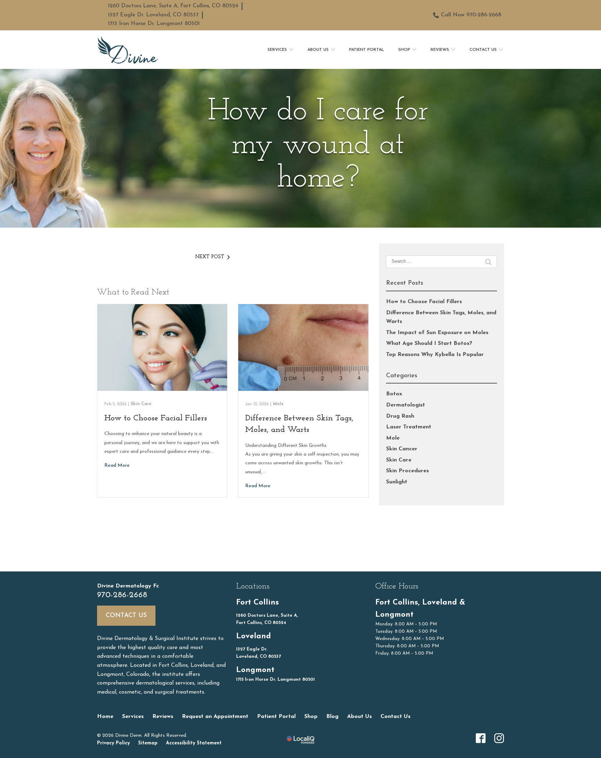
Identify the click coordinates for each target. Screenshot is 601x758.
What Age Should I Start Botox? (429, 343)
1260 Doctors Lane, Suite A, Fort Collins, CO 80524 (173, 6)
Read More (117, 465)
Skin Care (141, 404)
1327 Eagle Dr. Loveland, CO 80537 (153, 15)
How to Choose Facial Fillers (155, 418)
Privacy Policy (113, 743)
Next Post (209, 257)
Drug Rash (400, 416)
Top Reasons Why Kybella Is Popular (435, 354)
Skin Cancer (401, 449)
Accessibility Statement (194, 743)
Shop (404, 50)
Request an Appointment (215, 716)
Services (277, 50)
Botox (394, 394)
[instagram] (499, 738)
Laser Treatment (408, 427)
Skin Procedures (407, 471)
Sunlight (396, 482)
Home (105, 716)
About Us (318, 50)
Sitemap (148, 743)
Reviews (440, 50)
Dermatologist (405, 405)
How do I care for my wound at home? (318, 145)
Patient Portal (366, 50)
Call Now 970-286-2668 (471, 15)
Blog (332, 716)
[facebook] (481, 738)
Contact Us (483, 50)
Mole (278, 404)
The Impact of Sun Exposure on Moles (437, 332)
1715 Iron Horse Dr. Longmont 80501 (154, 23)
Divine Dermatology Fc (128, 586)
